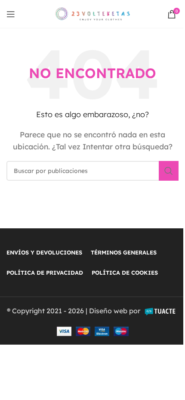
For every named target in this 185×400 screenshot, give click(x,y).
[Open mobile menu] (10, 14)
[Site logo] (92, 13)
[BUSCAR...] (169, 171)
